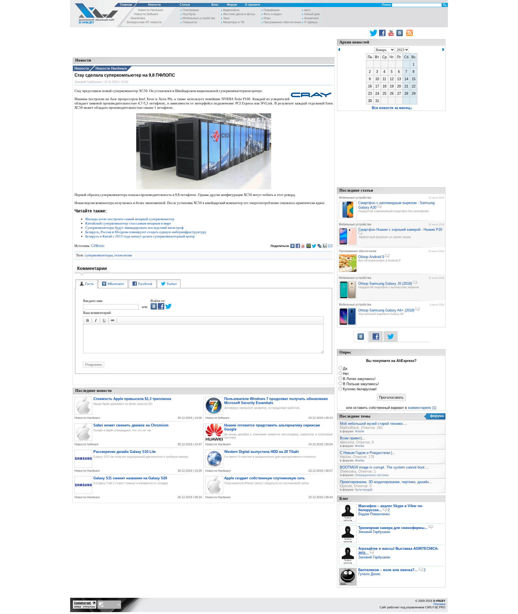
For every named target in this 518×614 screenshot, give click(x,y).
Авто (307, 10)
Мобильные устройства (199, 18)
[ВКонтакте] (292, 246)
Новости (154, 4)
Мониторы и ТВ (233, 22)
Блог (215, 4)
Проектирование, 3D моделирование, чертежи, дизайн (384, 482)
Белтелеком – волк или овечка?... (388, 570)
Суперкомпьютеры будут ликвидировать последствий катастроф (134, 228)
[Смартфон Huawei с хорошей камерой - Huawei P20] (348, 244)
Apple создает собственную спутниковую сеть (264, 478)
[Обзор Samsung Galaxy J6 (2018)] (348, 297)
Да (345, 369)
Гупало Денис (369, 574)
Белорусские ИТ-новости (144, 22)
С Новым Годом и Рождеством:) (366, 453)
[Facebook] (298, 246)
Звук (226, 18)
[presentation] (86, 284)
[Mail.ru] (308, 246)
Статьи (185, 4)
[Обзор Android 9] (348, 271)
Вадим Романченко (374, 514)
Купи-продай (363, 489)
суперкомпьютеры (99, 255)
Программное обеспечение (282, 22)
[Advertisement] (204, 42)
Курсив (97, 321)
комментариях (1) (422, 408)
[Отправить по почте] (330, 246)
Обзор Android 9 (371, 257)
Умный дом (312, 14)
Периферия (272, 10)
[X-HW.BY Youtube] (392, 33)
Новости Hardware (150, 10)
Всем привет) (351, 438)
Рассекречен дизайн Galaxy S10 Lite (124, 452)
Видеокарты (231, 10)
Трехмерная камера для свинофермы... (393, 528)
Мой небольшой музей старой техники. (372, 424)
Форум (232, 4)
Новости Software (146, 14)
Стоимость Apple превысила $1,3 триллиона (132, 399)
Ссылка (113, 321)
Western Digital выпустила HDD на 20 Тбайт (261, 452)
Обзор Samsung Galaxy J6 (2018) (385, 283)
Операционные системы (372, 475)
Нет (346, 374)
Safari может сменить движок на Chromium (131, 425)
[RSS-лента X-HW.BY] (409, 33)
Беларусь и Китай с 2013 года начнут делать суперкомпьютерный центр (140, 236)
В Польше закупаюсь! (361, 384)
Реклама (439, 604)
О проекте (252, 4)
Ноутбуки (189, 14)
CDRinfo (97, 246)
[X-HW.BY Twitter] (373, 33)
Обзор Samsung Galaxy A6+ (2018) (386, 310)
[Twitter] (314, 246)
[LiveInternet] (325, 246)
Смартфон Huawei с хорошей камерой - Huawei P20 (400, 230)
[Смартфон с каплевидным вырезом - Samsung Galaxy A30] (348, 217)
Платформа (191, 10)
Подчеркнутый (105, 321)
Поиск (386, 4)
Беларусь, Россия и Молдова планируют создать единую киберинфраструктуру (145, 232)
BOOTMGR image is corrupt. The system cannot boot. (382, 467)
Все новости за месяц (391, 108)
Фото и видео (273, 14)
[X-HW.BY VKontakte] (400, 33)
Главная (126, 4)
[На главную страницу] (95, 14)
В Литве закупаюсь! (359, 379)
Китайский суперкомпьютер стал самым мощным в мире (128, 223)
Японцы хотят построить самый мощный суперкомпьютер (129, 219)
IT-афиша (310, 22)
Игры (267, 18)
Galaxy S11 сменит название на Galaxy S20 (130, 478)
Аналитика (138, 18)
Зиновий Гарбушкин (374, 532)
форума (437, 416)
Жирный (88, 321)
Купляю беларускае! (360, 389)
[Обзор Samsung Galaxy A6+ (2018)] (348, 324)
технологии (123, 255)
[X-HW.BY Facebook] (383, 33)
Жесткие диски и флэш (239, 14)
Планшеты (190, 22)
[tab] (86, 283)
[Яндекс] (303, 246)
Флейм (359, 431)
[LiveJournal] (319, 246)
